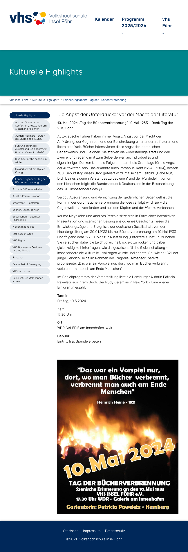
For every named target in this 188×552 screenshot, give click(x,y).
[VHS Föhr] (48, 18)
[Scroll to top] (179, 543)
